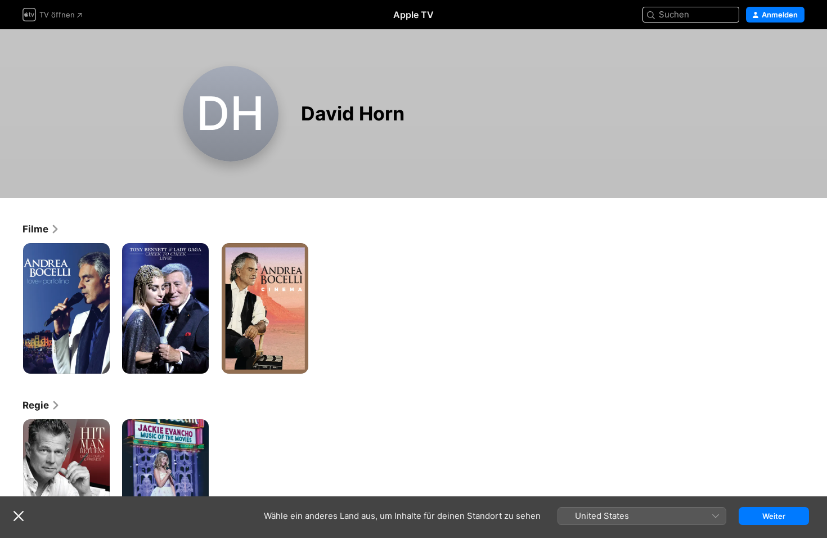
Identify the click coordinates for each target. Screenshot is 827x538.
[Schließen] (19, 516)
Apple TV (413, 14)
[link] (41, 229)
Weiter (773, 516)
